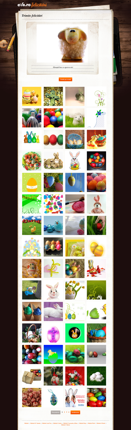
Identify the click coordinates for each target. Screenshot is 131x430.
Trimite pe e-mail (65, 79)
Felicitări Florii (91, 423)
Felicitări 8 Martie (101, 423)
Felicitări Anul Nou (46, 423)
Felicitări (26, 423)
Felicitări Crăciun (57, 423)
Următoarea (75, 412)
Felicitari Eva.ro (32, 5)
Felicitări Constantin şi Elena (70, 423)
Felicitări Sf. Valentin (35, 423)
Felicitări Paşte (82, 423)
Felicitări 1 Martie (65, 425)
